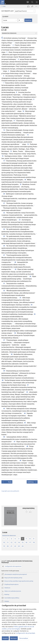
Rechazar (14, 638)
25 (4, 236)
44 (25, 413)
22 (4, 212)
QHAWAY (5, 17)
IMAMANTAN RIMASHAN (9, 535)
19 (21, 184)
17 (4, 160)
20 (4, 194)
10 (23, 111)
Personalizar (23, 638)
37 (4, 340)
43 (4, 408)
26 (4, 245)
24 (4, 229)
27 (4, 255)
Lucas (3, 6)
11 (14, 120)
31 (4, 283)
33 (20, 297)
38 (12, 354)
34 (32, 304)
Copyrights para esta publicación (10, 491)
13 (28, 135)
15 (11, 151)
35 (35, 314)
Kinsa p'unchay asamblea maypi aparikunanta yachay (17, 581)
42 (27, 392)
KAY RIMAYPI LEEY (7, 11)
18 (25, 179)
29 (16, 269)
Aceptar (5, 638)
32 (4, 290)
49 (21, 460)
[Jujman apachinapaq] (32, 6)
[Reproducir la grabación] (28, 6)
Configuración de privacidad (25, 633)
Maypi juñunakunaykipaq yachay (11, 578)
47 (15, 441)
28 (15, 262)
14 (28, 144)
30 (30, 276)
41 (28, 385)
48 (27, 446)
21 (4, 203)
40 (3, 380)
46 (4, 437)
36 (15, 333)
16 (3, 156)
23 (20, 219)
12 (4, 130)
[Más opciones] (36, 6)
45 (25, 422)
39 (4, 371)
